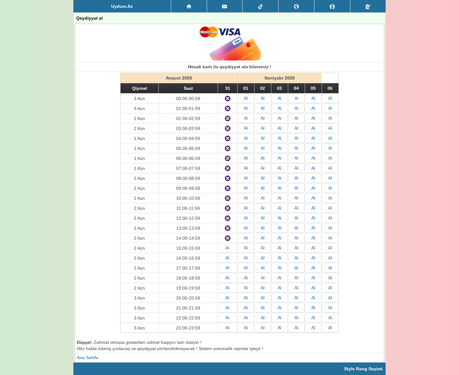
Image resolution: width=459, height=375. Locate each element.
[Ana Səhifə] (189, 6)
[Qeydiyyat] (368, 6)
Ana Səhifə (87, 357)
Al (246, 98)
